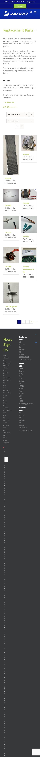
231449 (8, 205)
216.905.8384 (24, 357)
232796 (8, 266)
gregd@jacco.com (25, 430)
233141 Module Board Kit (28, 269)
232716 (26, 236)
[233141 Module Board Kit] (29, 255)
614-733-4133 (21, 398)
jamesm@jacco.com (26, 404)
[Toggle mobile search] (31, 12)
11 (31, 322)
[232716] (29, 224)
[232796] (11, 255)
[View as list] (22, 126)
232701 (8, 232)
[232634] (29, 194)
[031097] (11, 155)
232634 (26, 203)
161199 (26, 154)
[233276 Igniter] (11, 293)
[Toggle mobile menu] (35, 12)
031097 (8, 178)
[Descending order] (31, 114)
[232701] (11, 222)
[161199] (29, 143)
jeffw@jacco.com (31, 2)
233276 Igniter (11, 306)
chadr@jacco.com (25, 359)
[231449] (11, 195)
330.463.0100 (8, 102)
